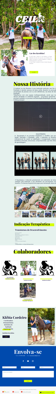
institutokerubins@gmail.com (35, 355)
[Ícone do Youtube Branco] (28, 361)
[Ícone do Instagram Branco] (33, 361)
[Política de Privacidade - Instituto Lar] (22, 392)
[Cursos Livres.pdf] (13, 392)
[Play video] (40, 116)
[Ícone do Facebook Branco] (23, 361)
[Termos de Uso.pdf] (3, 392)
